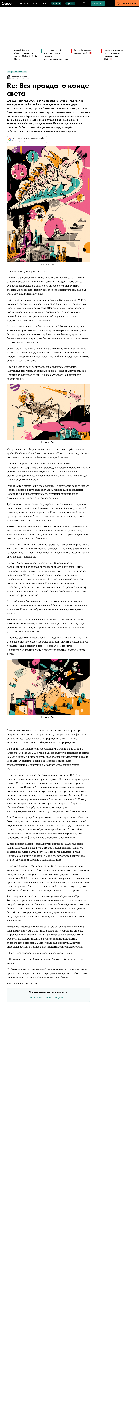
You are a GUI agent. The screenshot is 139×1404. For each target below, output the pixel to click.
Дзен (61, 997)
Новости (24, 3)
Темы (44, 3)
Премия (70, 3)
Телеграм (37, 997)
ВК (50, 997)
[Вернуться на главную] (7, 3)
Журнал (56, 3)
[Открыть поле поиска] (84, 3)
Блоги (35, 3)
